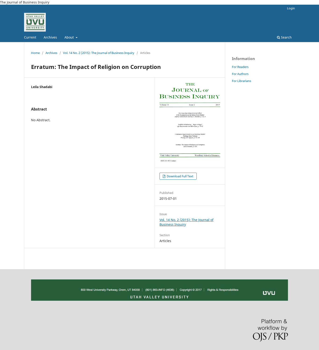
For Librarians (241, 81)
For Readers (240, 67)
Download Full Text (179, 176)
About (69, 37)
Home (35, 53)
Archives (50, 37)
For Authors (240, 74)
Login (291, 8)
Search (286, 37)
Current (30, 37)
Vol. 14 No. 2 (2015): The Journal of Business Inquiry (98, 53)
